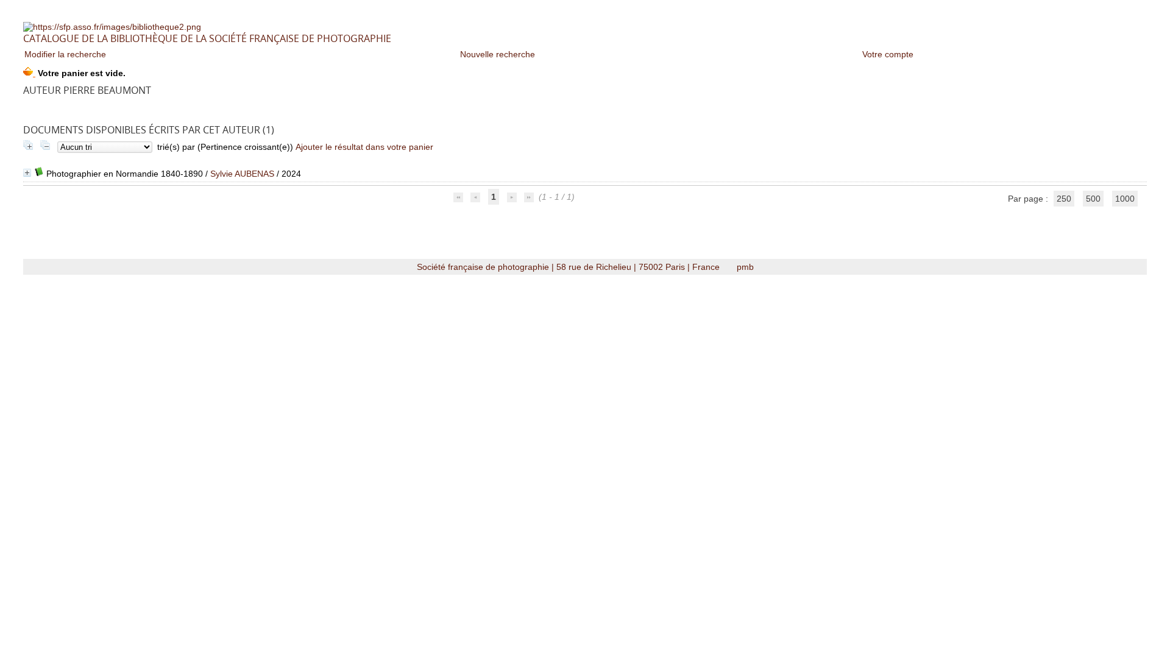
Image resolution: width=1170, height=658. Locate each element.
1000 (1125, 198)
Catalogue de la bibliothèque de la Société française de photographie (207, 38)
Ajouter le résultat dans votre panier (364, 147)
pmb (745, 267)
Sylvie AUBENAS (242, 174)
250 (1064, 198)
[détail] (27, 173)
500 (1093, 198)
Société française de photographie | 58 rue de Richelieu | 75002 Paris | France (569, 267)
